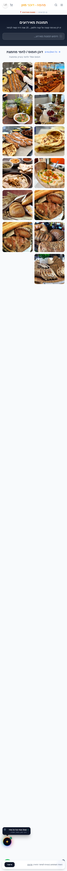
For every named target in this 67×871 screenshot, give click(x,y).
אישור (9, 864)
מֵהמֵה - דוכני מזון (33, 5)
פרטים (29, 864)
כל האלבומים (51, 51)
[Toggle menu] (62, 5)
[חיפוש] (56, 5)
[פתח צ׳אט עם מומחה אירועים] (7, 841)
